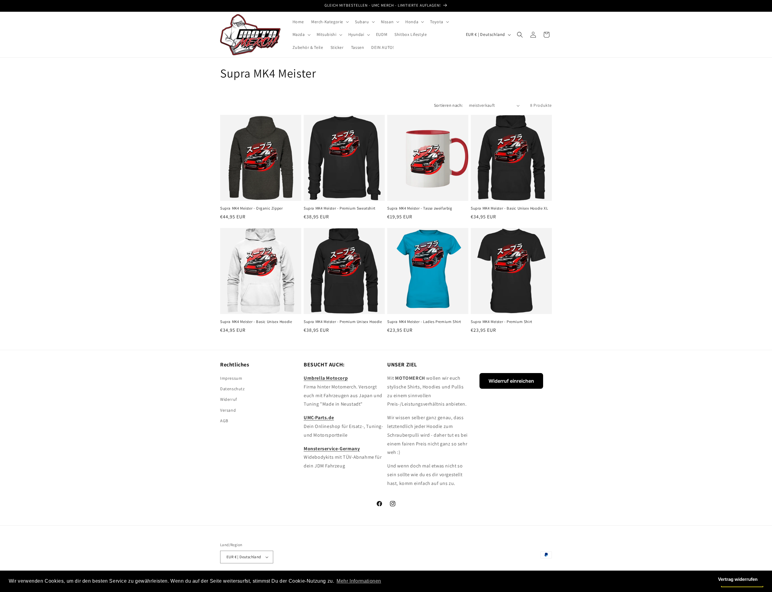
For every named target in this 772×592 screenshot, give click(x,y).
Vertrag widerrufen (738, 579)
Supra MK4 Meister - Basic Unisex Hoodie (256, 321)
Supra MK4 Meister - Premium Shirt (501, 321)
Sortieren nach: (448, 105)
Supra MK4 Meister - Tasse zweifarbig (419, 208)
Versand (228, 410)
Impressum (231, 378)
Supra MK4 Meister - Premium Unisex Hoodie (343, 321)
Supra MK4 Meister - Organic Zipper (251, 208)
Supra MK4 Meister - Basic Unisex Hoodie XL (509, 208)
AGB (224, 420)
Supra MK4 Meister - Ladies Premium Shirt (424, 321)
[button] (329, 21)
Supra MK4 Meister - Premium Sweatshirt (339, 208)
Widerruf (228, 399)
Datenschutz (232, 388)
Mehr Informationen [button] (359, 581)
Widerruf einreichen (511, 381)
